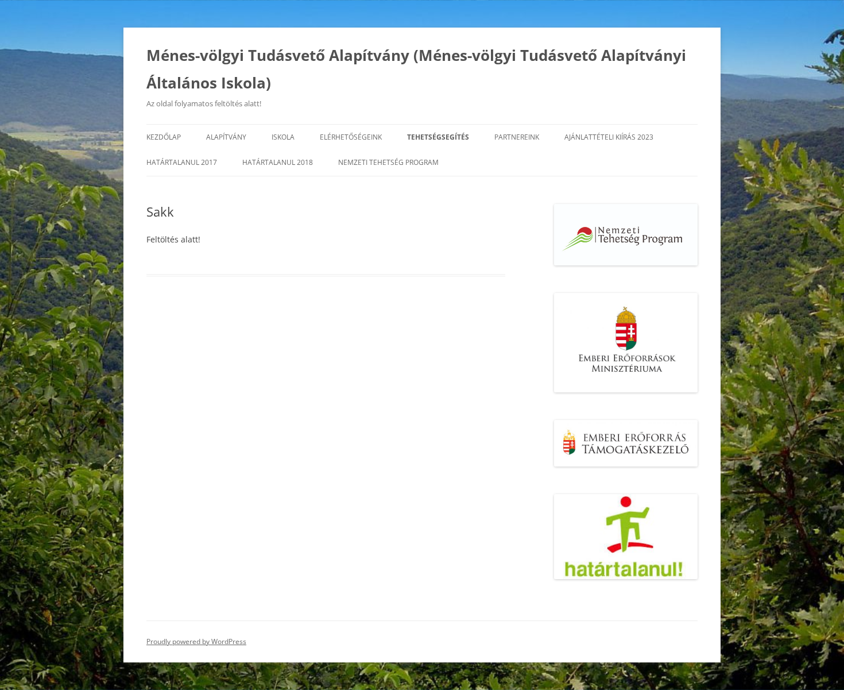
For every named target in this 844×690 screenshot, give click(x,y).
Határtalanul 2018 (277, 162)
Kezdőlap (163, 137)
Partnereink (516, 137)
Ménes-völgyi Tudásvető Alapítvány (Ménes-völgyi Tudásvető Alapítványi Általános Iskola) (416, 69)
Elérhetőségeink (351, 137)
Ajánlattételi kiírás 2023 (608, 137)
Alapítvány (226, 137)
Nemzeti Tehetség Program (388, 162)
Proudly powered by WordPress (196, 641)
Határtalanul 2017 (181, 162)
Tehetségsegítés (438, 137)
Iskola (283, 137)
